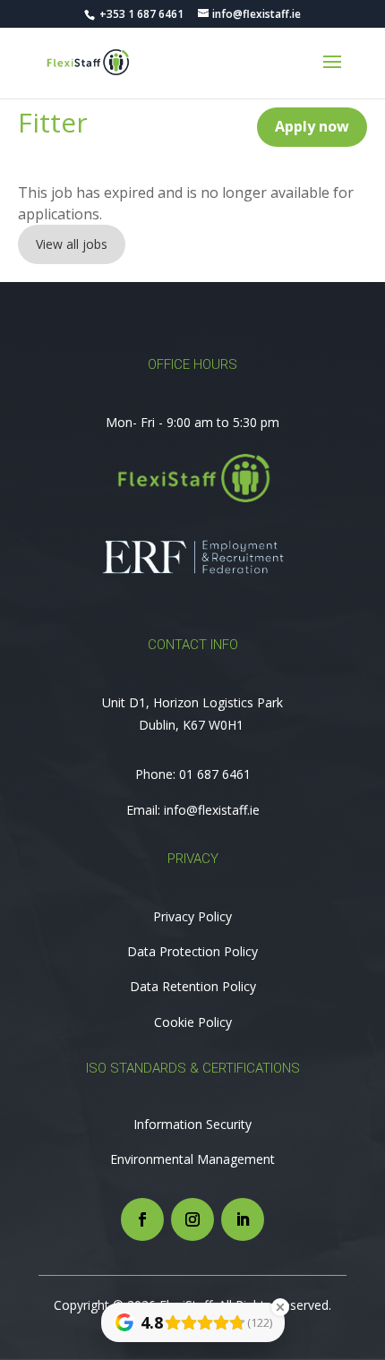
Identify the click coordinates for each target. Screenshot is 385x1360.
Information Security (192, 1124)
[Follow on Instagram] (192, 1219)
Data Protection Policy (192, 951)
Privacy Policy (192, 916)
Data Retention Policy (193, 986)
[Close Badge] (280, 1307)
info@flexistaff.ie (212, 809)
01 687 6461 (215, 774)
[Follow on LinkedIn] (242, 1219)
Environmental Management (192, 1159)
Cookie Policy (193, 1022)
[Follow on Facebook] (142, 1219)
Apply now (312, 126)
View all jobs (71, 243)
